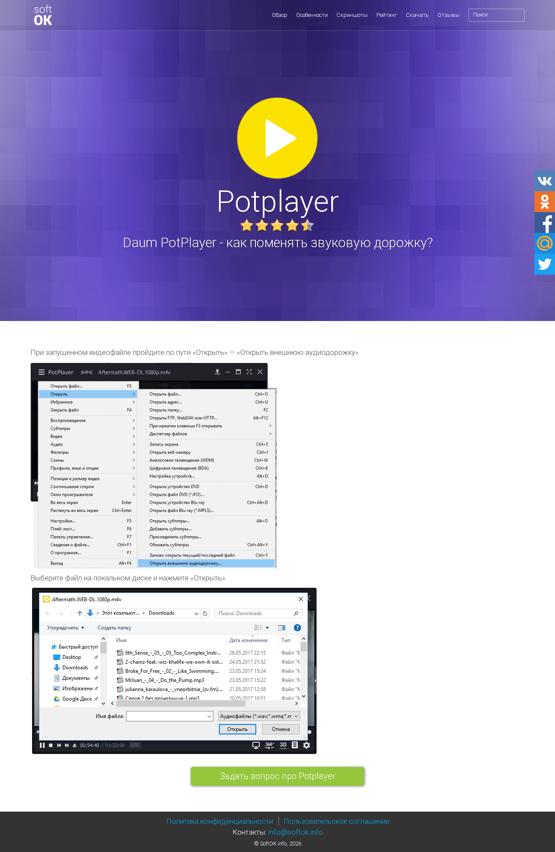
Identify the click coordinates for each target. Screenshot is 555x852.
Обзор (279, 15)
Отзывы (448, 15)
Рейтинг (386, 15)
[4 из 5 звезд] (292, 225)
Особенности (312, 15)
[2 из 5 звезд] (262, 225)
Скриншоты (352, 15)
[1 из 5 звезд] (247, 225)
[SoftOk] (43, 15)
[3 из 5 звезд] (277, 225)
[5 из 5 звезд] (307, 225)
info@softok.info (295, 832)
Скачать (417, 15)
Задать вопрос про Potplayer (278, 776)
